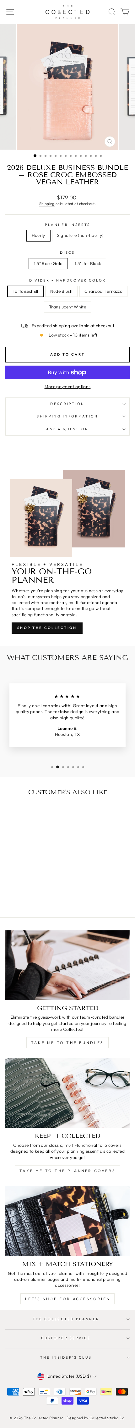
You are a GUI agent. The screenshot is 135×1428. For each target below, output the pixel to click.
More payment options (68, 386)
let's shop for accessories (67, 1298)
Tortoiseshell (25, 291)
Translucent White (67, 307)
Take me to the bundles (67, 1042)
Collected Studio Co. (107, 1418)
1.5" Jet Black (88, 263)
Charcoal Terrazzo (103, 291)
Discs (67, 252)
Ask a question (67, 429)
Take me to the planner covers (67, 1170)
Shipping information (67, 416)
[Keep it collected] (67, 1093)
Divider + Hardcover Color (67, 280)
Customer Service (66, 1338)
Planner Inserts (67, 224)
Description (67, 404)
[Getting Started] (67, 965)
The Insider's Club (66, 1357)
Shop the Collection (47, 628)
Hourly (38, 235)
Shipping (47, 203)
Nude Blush (61, 291)
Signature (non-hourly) (80, 235)
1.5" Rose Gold (48, 263)
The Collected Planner (66, 1319)
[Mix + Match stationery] (67, 1221)
